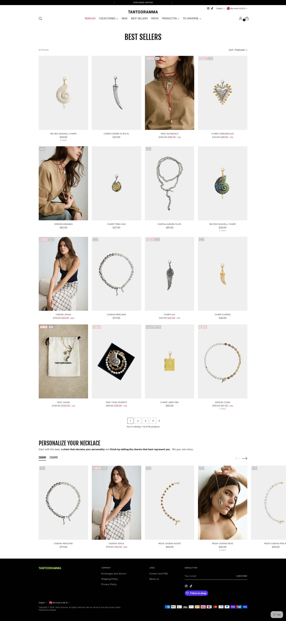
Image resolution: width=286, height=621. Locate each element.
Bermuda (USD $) (237, 8)
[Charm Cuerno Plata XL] (116, 93)
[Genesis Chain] (222, 361)
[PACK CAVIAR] (63, 361)
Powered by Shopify (47, 610)
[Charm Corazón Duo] (222, 93)
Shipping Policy (109, 579)
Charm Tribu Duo (116, 224)
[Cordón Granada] (63, 183)
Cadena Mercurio (116, 314)
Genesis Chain (222, 402)
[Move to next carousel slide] (244, 458)
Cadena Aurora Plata (169, 224)
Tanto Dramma (61, 607)
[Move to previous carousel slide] (237, 458)
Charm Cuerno (222, 314)
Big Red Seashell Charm (63, 133)
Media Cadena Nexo (222, 543)
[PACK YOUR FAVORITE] (116, 361)
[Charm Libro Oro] (169, 361)
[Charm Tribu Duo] (116, 183)
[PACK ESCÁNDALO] (169, 93)
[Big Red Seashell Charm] (63, 93)
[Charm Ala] (169, 274)
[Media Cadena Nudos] (169, 503)
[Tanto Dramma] (143, 11)
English (219, 8)
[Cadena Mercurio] (116, 274)
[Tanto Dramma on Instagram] (208, 8)
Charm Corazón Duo (223, 133)
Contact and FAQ (158, 573)
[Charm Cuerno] (222, 274)
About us (154, 579)
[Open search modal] (40, 18)
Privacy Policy (109, 584)
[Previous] (114, 2)
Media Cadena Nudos (169, 543)
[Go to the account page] (239, 18)
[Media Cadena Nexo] (222, 503)
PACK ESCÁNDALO (169, 133)
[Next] (171, 2)
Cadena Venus (63, 314)
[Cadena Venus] (63, 274)
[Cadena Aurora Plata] (169, 183)
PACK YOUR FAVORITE (116, 402)
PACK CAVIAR (63, 402)
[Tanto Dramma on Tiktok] (212, 8)
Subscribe (241, 576)
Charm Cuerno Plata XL (116, 133)
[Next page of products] (159, 421)
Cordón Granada (63, 224)
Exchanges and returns (113, 573)
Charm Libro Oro (169, 402)
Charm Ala (169, 314)
